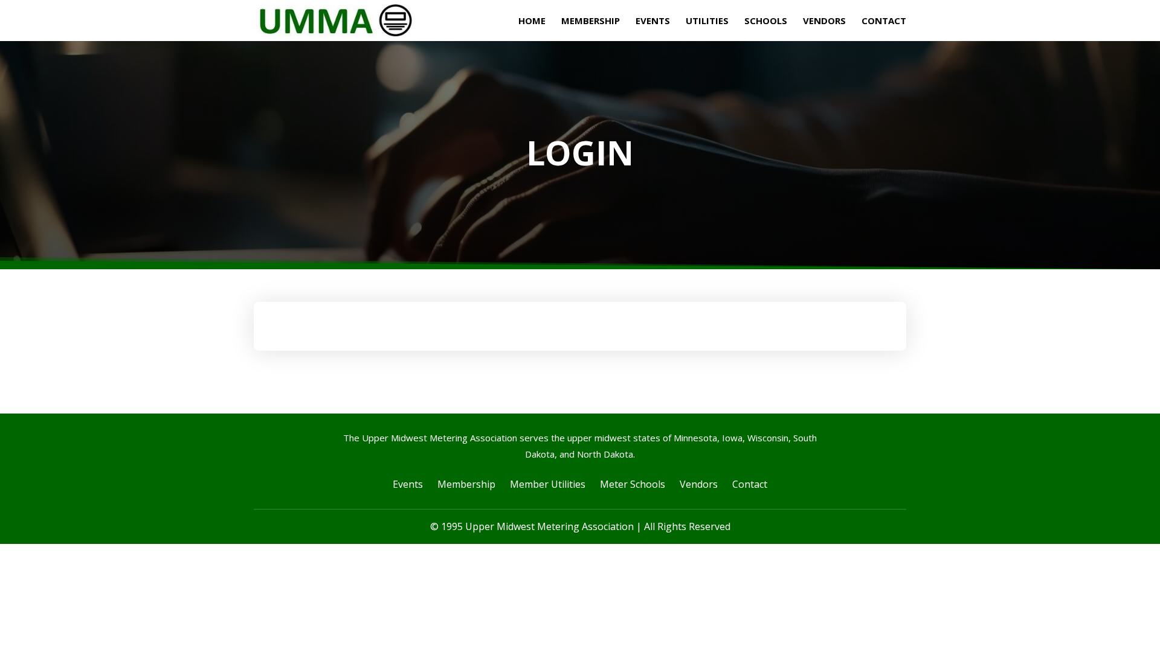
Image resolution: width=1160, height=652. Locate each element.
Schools (765, 21)
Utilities (707, 21)
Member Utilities (547, 484)
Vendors (824, 21)
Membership (590, 21)
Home (532, 21)
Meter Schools (632, 484)
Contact (884, 21)
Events (653, 21)
